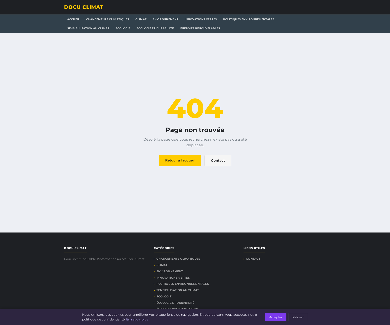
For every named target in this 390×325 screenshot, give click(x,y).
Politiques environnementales (248, 19)
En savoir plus (137, 319)
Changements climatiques (107, 19)
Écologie (123, 28)
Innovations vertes (201, 19)
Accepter (275, 317)
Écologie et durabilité (155, 28)
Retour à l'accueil (180, 160)
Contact (218, 160)
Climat (140, 19)
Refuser (298, 317)
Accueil (73, 19)
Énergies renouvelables (200, 28)
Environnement (165, 19)
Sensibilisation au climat (88, 28)
